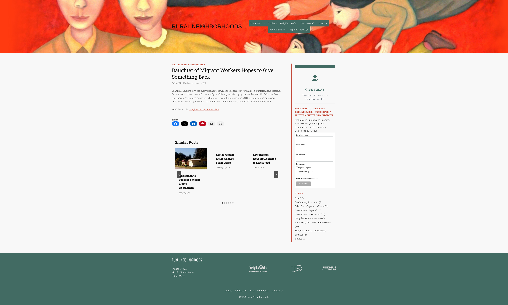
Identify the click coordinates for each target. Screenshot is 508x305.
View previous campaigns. (307, 179)
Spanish (299, 234)
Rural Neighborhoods (183, 83)
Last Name (300, 154)
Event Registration (259, 290)
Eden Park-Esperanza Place (309, 206)
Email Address (302, 135)
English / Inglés (304, 168)
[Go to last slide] (179, 174)
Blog (297, 198)
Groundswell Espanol (306, 210)
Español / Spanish (299, 29)
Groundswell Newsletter (307, 214)
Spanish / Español (305, 172)
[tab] (222, 203)
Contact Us (277, 290)
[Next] (276, 174)
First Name (300, 144)
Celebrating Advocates (306, 202)
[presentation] (191, 158)
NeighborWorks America (308, 218)
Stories (298, 238)
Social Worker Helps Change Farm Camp (225, 158)
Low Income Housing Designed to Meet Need (264, 158)
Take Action (241, 290)
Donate (228, 290)
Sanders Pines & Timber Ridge (310, 230)
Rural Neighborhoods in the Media (188, 65)
